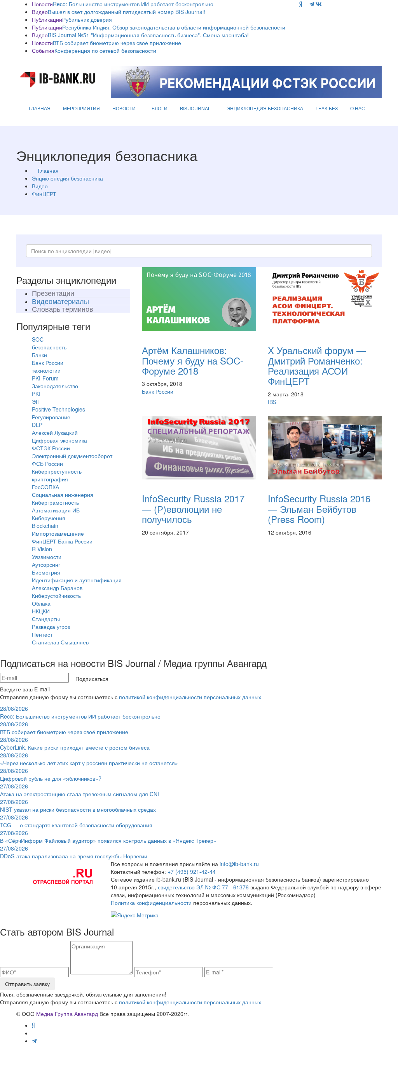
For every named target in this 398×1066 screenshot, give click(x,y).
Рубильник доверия (87, 19)
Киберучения (48, 518)
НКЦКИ (41, 611)
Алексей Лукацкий (55, 432)
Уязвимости (46, 557)
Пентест (42, 634)
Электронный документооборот (72, 456)
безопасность (49, 347)
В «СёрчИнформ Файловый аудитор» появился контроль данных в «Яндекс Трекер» (108, 836)
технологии (46, 370)
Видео (40, 186)
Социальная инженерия (62, 494)
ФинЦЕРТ (44, 194)
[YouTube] (306, 4)
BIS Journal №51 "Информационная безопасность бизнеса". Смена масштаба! (148, 35)
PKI (36, 394)
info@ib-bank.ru (239, 864)
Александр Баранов (57, 588)
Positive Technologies (58, 409)
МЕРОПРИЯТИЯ (81, 108)
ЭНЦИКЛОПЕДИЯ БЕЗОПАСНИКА (265, 108)
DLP (37, 425)
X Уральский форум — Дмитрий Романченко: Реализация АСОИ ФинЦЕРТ (317, 365)
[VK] (319, 4)
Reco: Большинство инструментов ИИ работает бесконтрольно (133, 4)
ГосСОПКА (45, 487)
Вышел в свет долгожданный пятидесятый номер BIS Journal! (126, 12)
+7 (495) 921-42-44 (192, 871)
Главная (48, 170)
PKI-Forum (45, 378)
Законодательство (55, 386)
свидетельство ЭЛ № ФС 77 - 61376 (203, 887)
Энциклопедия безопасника (67, 178)
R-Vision (42, 549)
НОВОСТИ (124, 108)
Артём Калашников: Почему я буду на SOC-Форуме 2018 (192, 360)
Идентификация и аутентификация (77, 580)
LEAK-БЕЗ (327, 108)
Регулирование (51, 417)
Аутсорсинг (46, 564)
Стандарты (46, 619)
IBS (272, 402)
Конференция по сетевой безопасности (105, 50)
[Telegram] (311, 4)
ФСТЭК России (51, 448)
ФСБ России (47, 463)
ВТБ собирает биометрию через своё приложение (117, 43)
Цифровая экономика (59, 440)
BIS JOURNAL (195, 108)
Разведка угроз (51, 626)
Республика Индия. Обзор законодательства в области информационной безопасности (173, 27)
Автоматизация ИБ (56, 510)
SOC (38, 339)
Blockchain (45, 526)
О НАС (357, 108)
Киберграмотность (55, 502)
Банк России (47, 362)
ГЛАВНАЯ (40, 108)
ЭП (36, 401)
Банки (39, 355)
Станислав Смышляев (60, 642)
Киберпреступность (57, 471)
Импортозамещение (58, 533)
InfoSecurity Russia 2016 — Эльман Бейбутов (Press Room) (319, 508)
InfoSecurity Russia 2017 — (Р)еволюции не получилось (193, 508)
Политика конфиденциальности (151, 902)
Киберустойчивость (56, 595)
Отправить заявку (27, 984)
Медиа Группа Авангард (67, 1013)
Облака (41, 603)
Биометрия (46, 572)
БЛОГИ (160, 108)
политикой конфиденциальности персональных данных (190, 697)
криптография (50, 479)
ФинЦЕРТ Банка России (62, 541)
